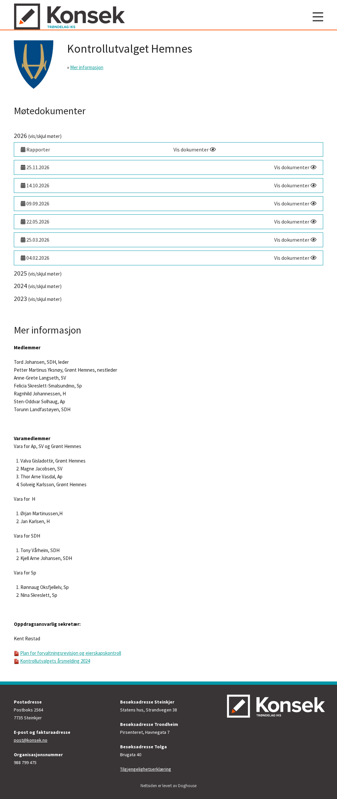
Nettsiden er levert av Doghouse (168, 785)
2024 (38, 285)
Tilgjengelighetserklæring (145, 769)
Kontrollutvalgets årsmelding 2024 (55, 661)
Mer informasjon (86, 67)
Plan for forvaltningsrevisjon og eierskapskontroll (70, 653)
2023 (38, 298)
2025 (38, 273)
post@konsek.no (30, 740)
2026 (38, 135)
